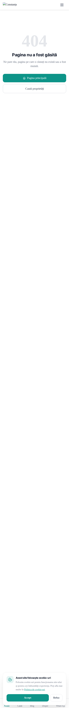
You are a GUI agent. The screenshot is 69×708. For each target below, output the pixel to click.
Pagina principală (36, 77)
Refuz (56, 697)
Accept (27, 697)
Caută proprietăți (34, 88)
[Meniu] (62, 5)
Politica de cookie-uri (34, 689)
